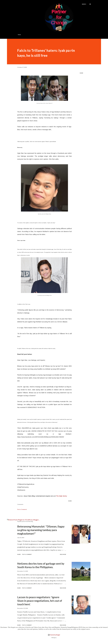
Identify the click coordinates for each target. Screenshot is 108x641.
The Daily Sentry (61, 496)
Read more (63, 554)
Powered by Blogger (55, 635)
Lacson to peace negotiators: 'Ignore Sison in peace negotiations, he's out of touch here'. (39, 601)
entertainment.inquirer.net (44, 496)
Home (19, 34)
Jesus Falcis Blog (29, 496)
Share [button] (81, 73)
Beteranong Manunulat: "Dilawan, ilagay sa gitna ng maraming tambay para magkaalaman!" (41, 530)
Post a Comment (22, 509)
